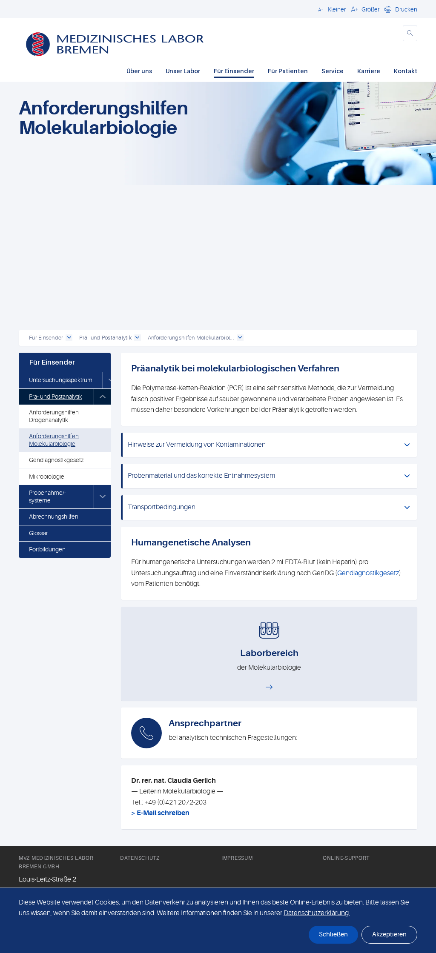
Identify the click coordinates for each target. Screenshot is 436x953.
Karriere (368, 70)
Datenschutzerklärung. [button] (317, 913)
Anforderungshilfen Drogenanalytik (54, 416)
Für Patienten (288, 70)
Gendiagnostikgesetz (56, 460)
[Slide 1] (226, 316)
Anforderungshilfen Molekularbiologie (54, 440)
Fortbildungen (47, 549)
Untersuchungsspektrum (60, 380)
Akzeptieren (389, 934)
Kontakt (405, 70)
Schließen (333, 934)
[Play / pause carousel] (109, 316)
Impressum (236, 858)
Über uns (139, 70)
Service (332, 70)
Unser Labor (183, 70)
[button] (331, 8)
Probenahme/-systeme (47, 496)
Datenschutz (140, 858)
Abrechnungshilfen (53, 516)
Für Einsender (234, 70)
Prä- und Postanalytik (55, 396)
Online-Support (346, 858)
